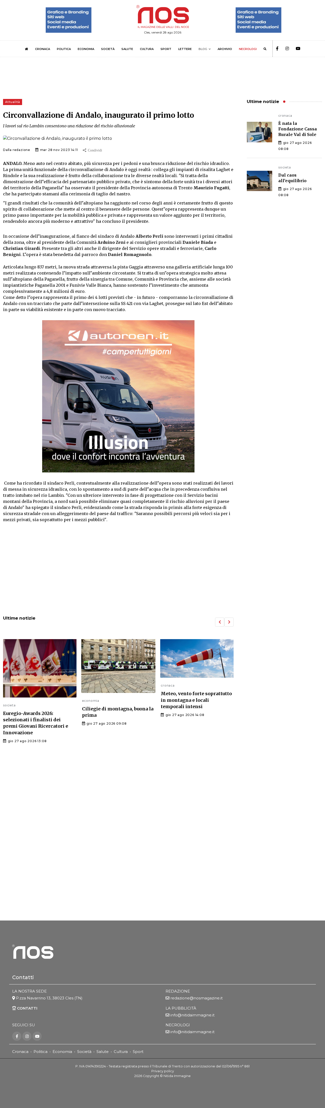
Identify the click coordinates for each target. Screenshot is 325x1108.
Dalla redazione (16, 150)
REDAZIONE (178, 991)
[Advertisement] (118, 569)
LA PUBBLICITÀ (181, 1008)
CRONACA (42, 49)
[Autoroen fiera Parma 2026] (118, 396)
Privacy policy (162, 1071)
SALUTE (127, 49)
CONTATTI (26, 1008)
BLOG (203, 49)
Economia (62, 1051)
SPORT (165, 49)
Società (84, 1051)
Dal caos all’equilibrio (292, 178)
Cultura (121, 1051)
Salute (102, 1051)
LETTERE (185, 49)
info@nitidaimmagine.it (192, 1015)
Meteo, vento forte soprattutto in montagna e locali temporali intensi (196, 700)
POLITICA (64, 49)
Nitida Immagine (177, 1076)
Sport (138, 1051)
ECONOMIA (86, 49)
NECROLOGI (248, 49)
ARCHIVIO (225, 49)
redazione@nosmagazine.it (196, 998)
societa (9, 705)
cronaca (168, 685)
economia (90, 701)
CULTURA (147, 49)
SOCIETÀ (108, 49)
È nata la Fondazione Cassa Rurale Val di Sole (297, 129)
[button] (219, 622)
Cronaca (20, 1051)
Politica (40, 1051)
